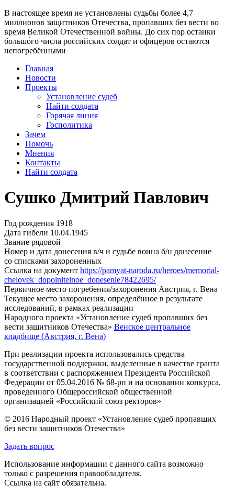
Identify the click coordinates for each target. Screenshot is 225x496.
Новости (40, 77)
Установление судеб (81, 96)
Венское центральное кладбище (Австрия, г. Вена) (97, 331)
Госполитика (69, 124)
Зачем (35, 134)
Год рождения (29, 223)
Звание (16, 242)
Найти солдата (72, 106)
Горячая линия (72, 115)
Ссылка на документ (41, 270)
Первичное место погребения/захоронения (80, 289)
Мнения (39, 153)
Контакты (42, 162)
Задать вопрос (29, 446)
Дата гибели (26, 232)
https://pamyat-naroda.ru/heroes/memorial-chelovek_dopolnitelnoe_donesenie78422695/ (111, 275)
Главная (39, 68)
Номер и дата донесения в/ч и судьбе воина (81, 251)
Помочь (39, 143)
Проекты (41, 87)
